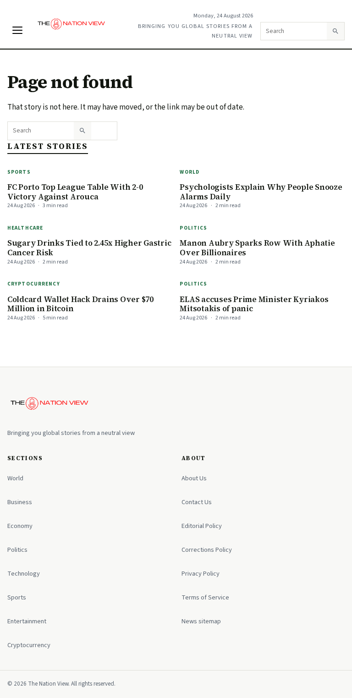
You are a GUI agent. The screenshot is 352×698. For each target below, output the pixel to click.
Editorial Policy (202, 526)
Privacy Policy (201, 573)
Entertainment (26, 621)
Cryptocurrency (33, 283)
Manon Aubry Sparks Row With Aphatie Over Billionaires (257, 247)
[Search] (335, 31)
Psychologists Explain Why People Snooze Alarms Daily (261, 191)
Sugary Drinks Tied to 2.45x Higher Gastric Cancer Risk (89, 247)
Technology (23, 573)
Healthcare (25, 228)
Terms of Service (205, 597)
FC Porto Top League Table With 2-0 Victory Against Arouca (75, 191)
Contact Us (197, 502)
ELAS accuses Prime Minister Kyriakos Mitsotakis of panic (254, 304)
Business (19, 502)
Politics (193, 228)
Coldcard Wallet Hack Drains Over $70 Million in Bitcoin (80, 304)
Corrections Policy (207, 550)
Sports (19, 172)
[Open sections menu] (17, 30)
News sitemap (201, 621)
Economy (20, 526)
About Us (194, 478)
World (189, 172)
